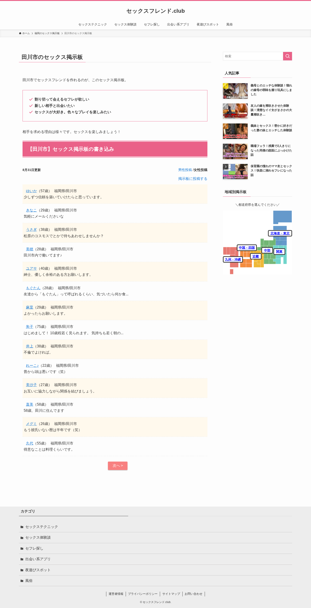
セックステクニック (41, 527)
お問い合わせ (193, 593)
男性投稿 (185, 170)
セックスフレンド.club (155, 11)
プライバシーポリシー (143, 593)
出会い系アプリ (38, 559)
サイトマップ (171, 593)
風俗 (29, 581)
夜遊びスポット (38, 570)
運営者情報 (116, 593)
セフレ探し (34, 548)
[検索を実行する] (287, 56)
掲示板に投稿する (192, 179)
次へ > (118, 465)
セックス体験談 (38, 537)
